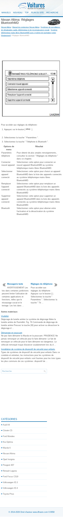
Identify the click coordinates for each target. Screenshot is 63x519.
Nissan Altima (6, 27)
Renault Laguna (10, 471)
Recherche (52, 13)
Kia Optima (8, 442)
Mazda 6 (7, 448)
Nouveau (17, 13)
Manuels (6, 13)
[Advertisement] (31, 47)
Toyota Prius (8, 494)
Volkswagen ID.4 (10, 488)
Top (27, 13)
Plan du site (37, 13)
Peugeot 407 (8, 465)
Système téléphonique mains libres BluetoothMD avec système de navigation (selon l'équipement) (29, 32)
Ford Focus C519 (10, 476)
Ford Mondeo (9, 436)
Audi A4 (6, 425)
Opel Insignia (9, 459)
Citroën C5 (7, 430)
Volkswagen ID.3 (10, 482)
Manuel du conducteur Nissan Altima (25, 27)
